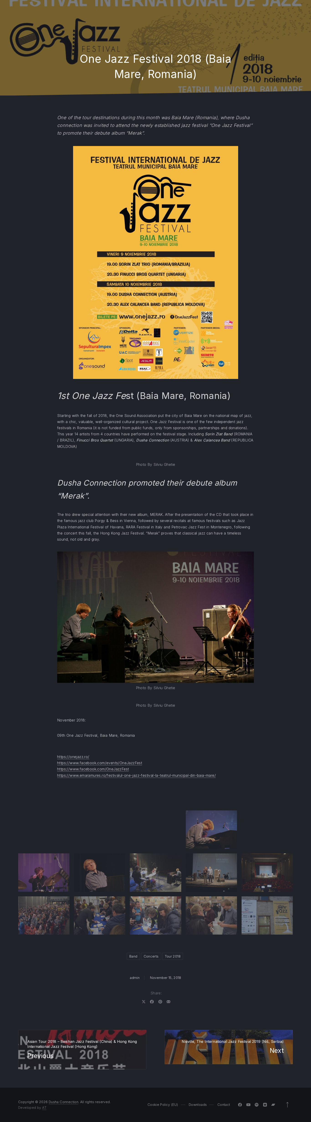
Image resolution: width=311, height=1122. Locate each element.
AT (44, 1107)
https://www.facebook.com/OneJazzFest (93, 769)
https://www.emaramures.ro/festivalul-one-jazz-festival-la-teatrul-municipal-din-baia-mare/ (136, 775)
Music (147, 43)
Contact (223, 1104)
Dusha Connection (63, 1102)
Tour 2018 (173, 956)
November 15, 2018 (165, 978)
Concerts (151, 956)
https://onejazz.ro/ (73, 756)
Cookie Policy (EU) (163, 1104)
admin (135, 978)
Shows (162, 43)
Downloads (198, 1104)
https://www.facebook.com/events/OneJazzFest (99, 763)
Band (133, 956)
